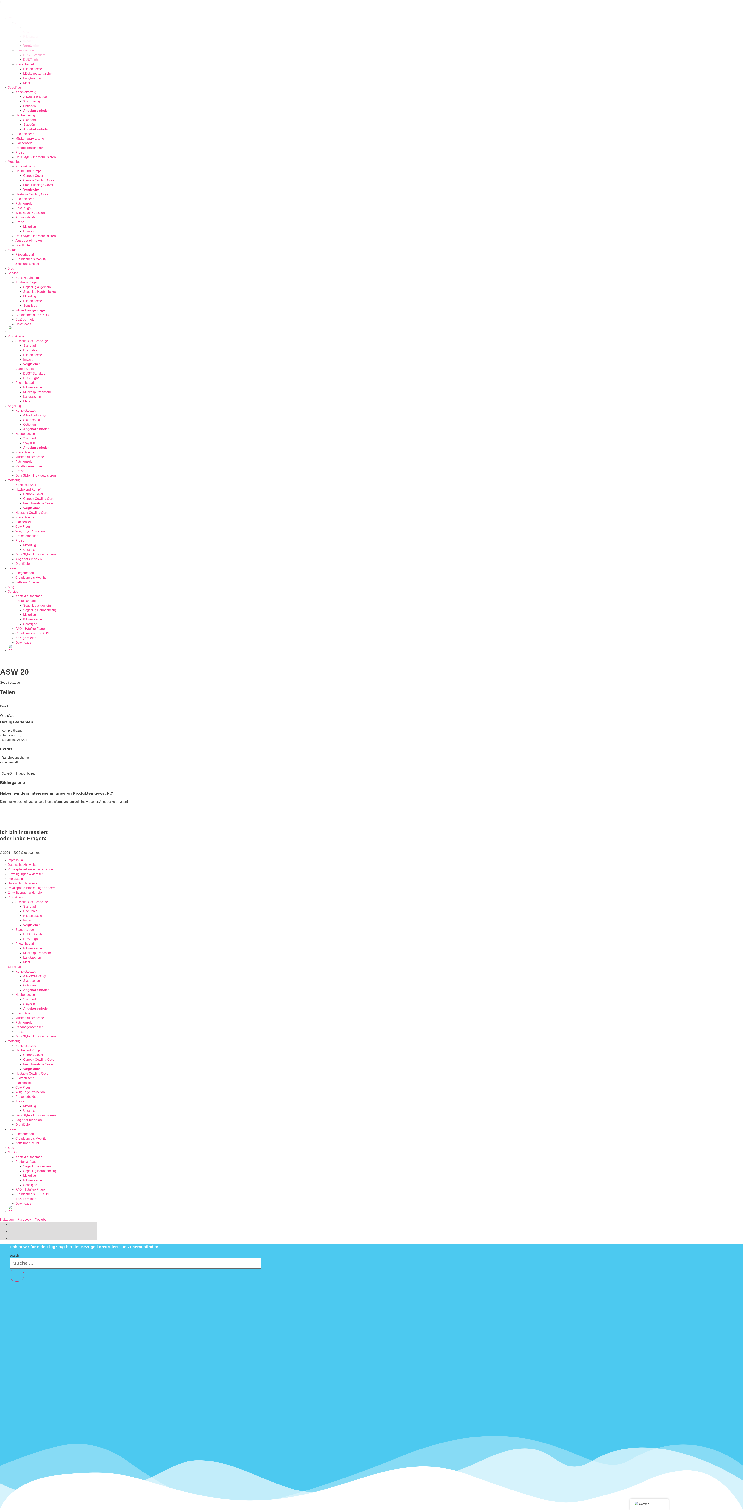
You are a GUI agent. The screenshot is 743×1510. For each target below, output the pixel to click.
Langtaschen (32, 78)
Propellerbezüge (26, 217)
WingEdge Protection (30, 212)
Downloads (23, 324)
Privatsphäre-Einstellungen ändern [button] (32, 869)
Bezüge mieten (25, 319)
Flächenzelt (23, 143)
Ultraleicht (30, 231)
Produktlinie (16, 336)
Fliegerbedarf (24, 254)
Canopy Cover (33, 175)
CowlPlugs (23, 208)
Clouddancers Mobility (30, 259)
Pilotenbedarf (24, 382)
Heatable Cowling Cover (32, 194)
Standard (29, 120)
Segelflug (14, 87)
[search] (17, 1275)
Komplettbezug (25, 92)
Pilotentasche (24, 134)
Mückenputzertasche (29, 138)
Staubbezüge (24, 368)
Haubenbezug (25, 115)
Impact (27, 359)
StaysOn (29, 124)
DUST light (31, 378)
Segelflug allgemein (37, 287)
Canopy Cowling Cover (39, 180)
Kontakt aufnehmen (28, 277)
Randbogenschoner (29, 147)
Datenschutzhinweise (22, 864)
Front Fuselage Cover (38, 185)
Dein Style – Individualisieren (35, 157)
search (14, 1255)
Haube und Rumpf (28, 171)
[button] (126, 704)
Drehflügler (23, 245)
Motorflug (14, 161)
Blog (11, 268)
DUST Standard (34, 373)
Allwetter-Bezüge (35, 96)
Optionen (29, 106)
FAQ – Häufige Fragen (30, 310)
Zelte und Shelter (27, 263)
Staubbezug (31, 101)
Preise (19, 152)
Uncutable (30, 350)
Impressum (15, 860)
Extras (12, 250)
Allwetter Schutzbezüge (31, 341)
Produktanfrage (26, 282)
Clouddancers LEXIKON (32, 315)
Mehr (26, 82)
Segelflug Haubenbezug (40, 291)
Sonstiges (30, 305)
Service (13, 273)
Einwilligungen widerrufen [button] (26, 874)
